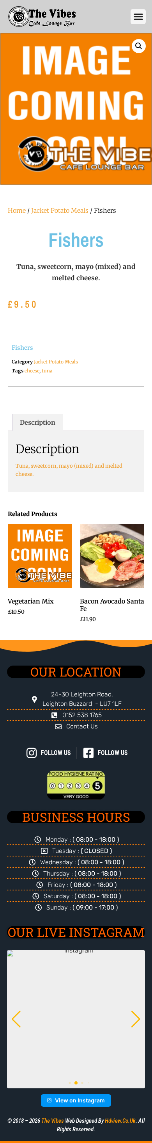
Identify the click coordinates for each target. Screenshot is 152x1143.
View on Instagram (80, 1100)
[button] (138, 16)
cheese (32, 371)
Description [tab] (37, 422)
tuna (47, 371)
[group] (76, 1019)
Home (17, 210)
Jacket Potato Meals (59, 210)
